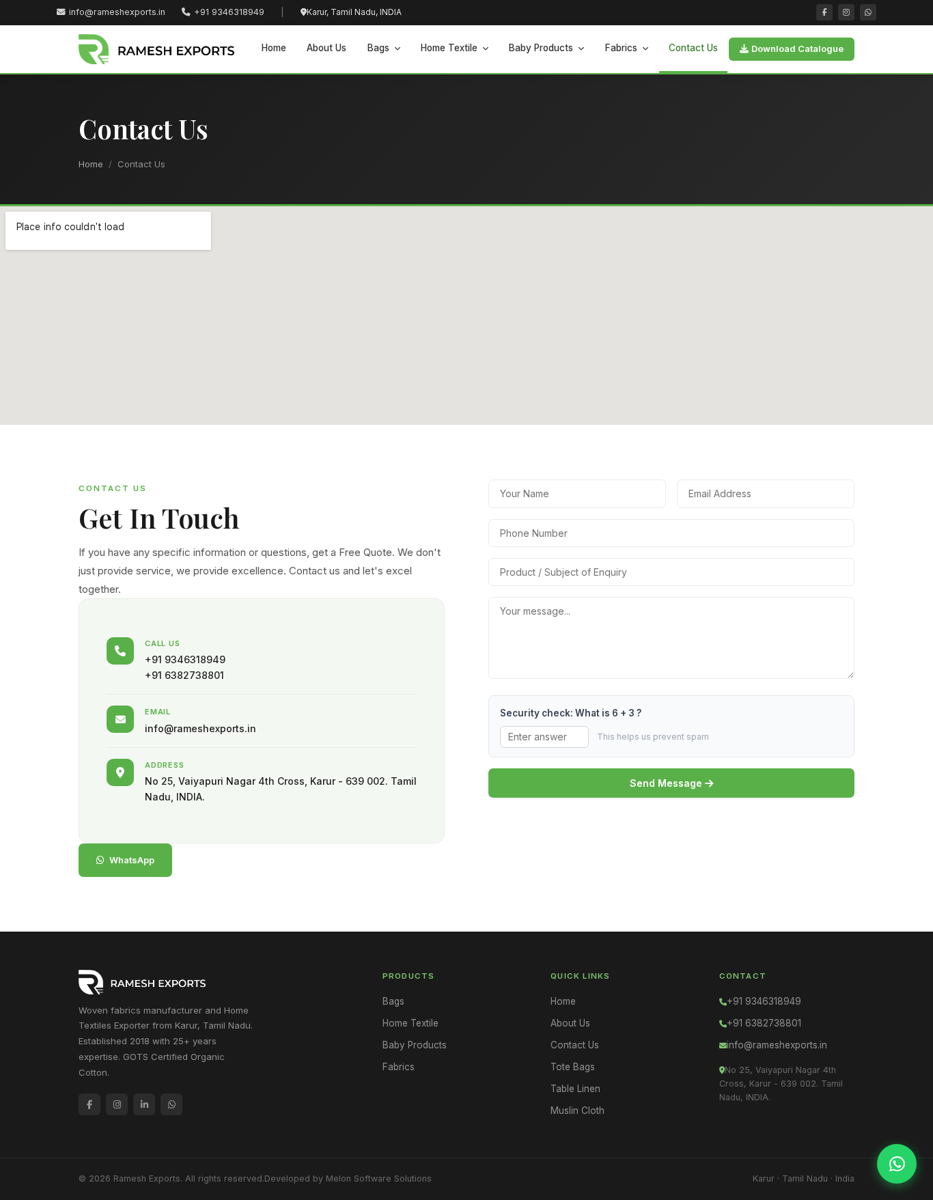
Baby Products (541, 47)
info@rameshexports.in (117, 12)
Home (274, 47)
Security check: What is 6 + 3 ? (570, 713)
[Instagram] (846, 12)
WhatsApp (131, 859)
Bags (378, 47)
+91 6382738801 (764, 1023)
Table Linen (575, 1088)
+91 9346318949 (229, 12)
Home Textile (449, 47)
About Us (326, 47)
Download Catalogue (797, 48)
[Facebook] (824, 12)
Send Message (667, 783)
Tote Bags (573, 1066)
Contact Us (693, 47)
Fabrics (621, 47)
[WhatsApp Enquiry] (897, 1164)
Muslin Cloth (577, 1110)
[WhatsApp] (868, 12)
